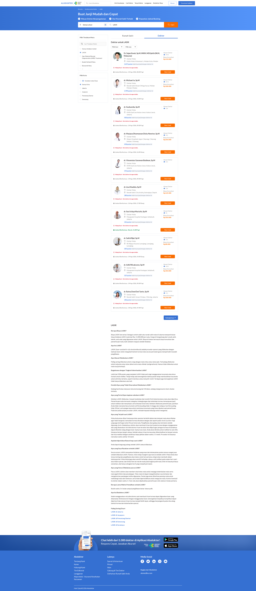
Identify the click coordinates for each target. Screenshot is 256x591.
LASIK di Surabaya (117, 525)
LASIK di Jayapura (117, 515)
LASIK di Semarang (118, 522)
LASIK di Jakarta (117, 512)
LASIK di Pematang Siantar (121, 518)
